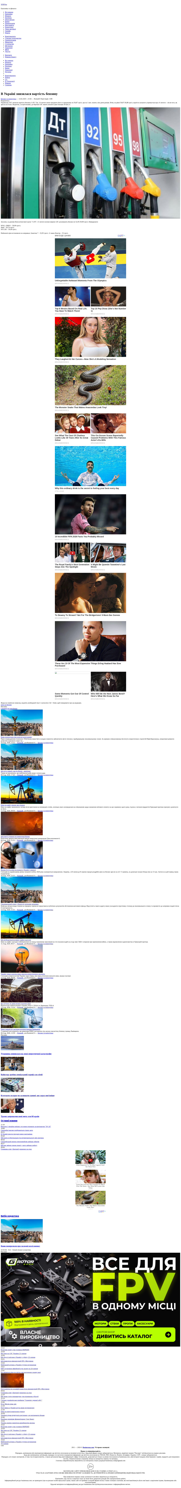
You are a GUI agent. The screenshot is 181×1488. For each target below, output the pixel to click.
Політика (8, 18)
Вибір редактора (10, 1216)
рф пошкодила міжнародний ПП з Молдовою (17, 1361)
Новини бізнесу (10, 57)
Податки (8, 72)
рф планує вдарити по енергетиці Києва (15, 836)
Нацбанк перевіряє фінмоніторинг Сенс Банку (17, 1419)
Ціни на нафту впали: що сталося (13, 805)
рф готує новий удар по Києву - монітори (15, 771)
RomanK (20, 743)
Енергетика (9, 27)
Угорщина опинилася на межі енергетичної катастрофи (26, 1054)
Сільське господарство (13, 38)
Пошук (7, 33)
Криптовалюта (10, 36)
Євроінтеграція (10, 40)
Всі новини (9, 12)
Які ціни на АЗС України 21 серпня (13, 1353)
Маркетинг (9, 42)
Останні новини (9, 1120)
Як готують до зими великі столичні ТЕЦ (16, 1004)
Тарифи (8, 31)
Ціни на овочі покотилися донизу (13, 1411)
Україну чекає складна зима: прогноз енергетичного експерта (23, 974)
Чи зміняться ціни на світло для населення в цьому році (21, 1372)
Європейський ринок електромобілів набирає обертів (20, 1142)
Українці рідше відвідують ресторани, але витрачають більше (23, 1415)
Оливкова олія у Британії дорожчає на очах (16, 1149)
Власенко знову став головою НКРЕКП (15, 1350)
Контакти (8, 55)
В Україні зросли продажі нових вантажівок (16, 1134)
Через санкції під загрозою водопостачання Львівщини (20, 1029)
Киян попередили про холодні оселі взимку (16, 737)
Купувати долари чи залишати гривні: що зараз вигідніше (27, 1095)
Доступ (7, 51)
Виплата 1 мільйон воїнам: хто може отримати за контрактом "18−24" (26, 1126)
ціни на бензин (6, 705)
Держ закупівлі (10, 29)
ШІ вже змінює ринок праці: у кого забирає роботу (19, 1145)
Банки (7, 21)
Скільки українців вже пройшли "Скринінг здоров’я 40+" (21, 1400)
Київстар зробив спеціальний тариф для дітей (22, 1074)
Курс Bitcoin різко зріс (8, 1404)
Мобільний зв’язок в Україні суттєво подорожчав (18, 1365)
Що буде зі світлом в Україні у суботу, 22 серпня (18, 1357)
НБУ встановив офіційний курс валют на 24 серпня (19, 1369)
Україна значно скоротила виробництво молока (18, 1423)
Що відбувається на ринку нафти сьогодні (16, 940)
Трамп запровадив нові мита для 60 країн (20, 1116)
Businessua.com (88, 1447)
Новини (8, 83)
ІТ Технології (10, 81)
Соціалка (8, 85)
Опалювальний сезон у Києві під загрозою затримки (20, 904)
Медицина (9, 46)
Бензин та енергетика (8, 99)
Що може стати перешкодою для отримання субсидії (19, 1396)
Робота (7, 77)
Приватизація (10, 23)
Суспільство (9, 44)
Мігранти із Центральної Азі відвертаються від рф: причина (22, 1138)
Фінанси (8, 16)
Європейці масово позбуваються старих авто (17, 1130)
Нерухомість (9, 25)
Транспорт (9, 48)
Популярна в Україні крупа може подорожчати (17, 1408)
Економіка (8, 14)
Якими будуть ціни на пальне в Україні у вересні (18, 870)
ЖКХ (7, 49)
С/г (6, 79)
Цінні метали (9, 20)
